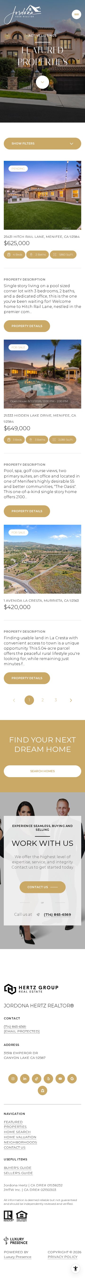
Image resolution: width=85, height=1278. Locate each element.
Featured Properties (15, 1124)
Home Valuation (20, 1137)
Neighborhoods (20, 1142)
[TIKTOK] (36, 1078)
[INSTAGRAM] (13, 1078)
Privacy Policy (62, 1257)
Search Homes (42, 771)
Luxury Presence (17, 1257)
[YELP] (48, 1078)
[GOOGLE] (72, 1078)
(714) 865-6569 (57, 914)
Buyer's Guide (17, 1168)
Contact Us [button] (15, 1147)
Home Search (17, 1132)
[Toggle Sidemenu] (76, 14)
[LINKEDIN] (25, 1078)
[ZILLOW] (42, 1090)
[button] (43, 887)
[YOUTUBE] (60, 1078)
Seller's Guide (18, 1173)
